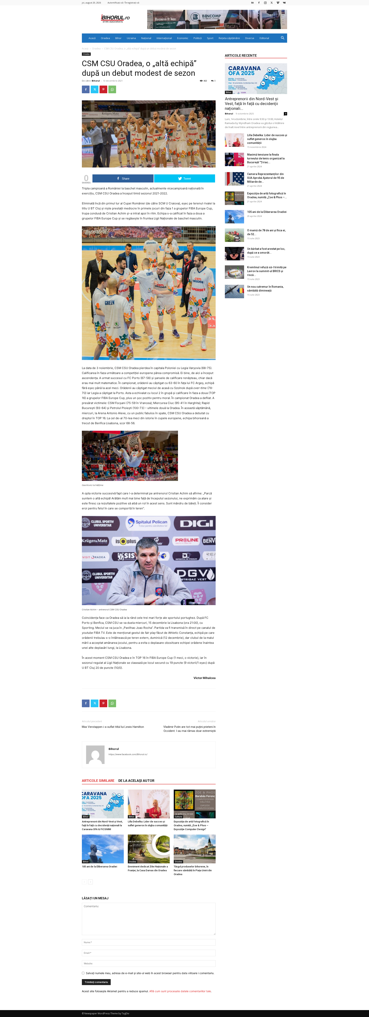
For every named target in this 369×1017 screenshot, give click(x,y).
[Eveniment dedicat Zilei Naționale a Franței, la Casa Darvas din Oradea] (149, 849)
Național (146, 38)
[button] (282, 38)
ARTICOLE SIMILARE (98, 781)
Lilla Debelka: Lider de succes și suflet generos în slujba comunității (267, 139)
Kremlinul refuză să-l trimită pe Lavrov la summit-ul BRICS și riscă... (266, 271)
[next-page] (90, 882)
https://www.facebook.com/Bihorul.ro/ (128, 754)
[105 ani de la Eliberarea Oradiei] (103, 849)
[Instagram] (265, 2)
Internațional (164, 38)
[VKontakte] (284, 2)
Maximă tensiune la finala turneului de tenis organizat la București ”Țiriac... (266, 158)
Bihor (118, 38)
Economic (182, 38)
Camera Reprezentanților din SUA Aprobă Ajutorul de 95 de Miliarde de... (265, 177)
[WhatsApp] (112, 89)
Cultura (178, 816)
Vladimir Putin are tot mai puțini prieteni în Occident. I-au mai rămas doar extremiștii (189, 729)
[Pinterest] (103, 89)
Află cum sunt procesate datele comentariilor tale (180, 991)
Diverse (249, 38)
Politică (198, 38)
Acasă (92, 38)
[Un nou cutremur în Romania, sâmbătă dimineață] (234, 291)
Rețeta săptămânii (229, 38)
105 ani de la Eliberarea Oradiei (99, 866)
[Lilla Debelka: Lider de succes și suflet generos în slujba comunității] (149, 804)
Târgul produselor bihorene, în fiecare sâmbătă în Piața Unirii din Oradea (193, 870)
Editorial (264, 38)
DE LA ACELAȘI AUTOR (136, 781)
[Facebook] (259, 2)
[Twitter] (271, 2)
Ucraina (131, 38)
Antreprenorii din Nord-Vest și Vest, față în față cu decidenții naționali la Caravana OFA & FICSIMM (102, 825)
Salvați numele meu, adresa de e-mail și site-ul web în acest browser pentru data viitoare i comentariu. (150, 973)
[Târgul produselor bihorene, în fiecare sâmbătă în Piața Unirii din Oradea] (195, 849)
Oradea (105, 38)
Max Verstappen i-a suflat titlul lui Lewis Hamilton (113, 727)
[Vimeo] (278, 2)
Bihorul (96, 80)
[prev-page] (84, 882)
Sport (210, 38)
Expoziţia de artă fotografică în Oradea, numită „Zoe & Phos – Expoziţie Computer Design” (191, 825)
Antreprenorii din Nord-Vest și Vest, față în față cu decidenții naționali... (251, 104)
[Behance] (252, 2)
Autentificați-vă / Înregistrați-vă (123, 2)
